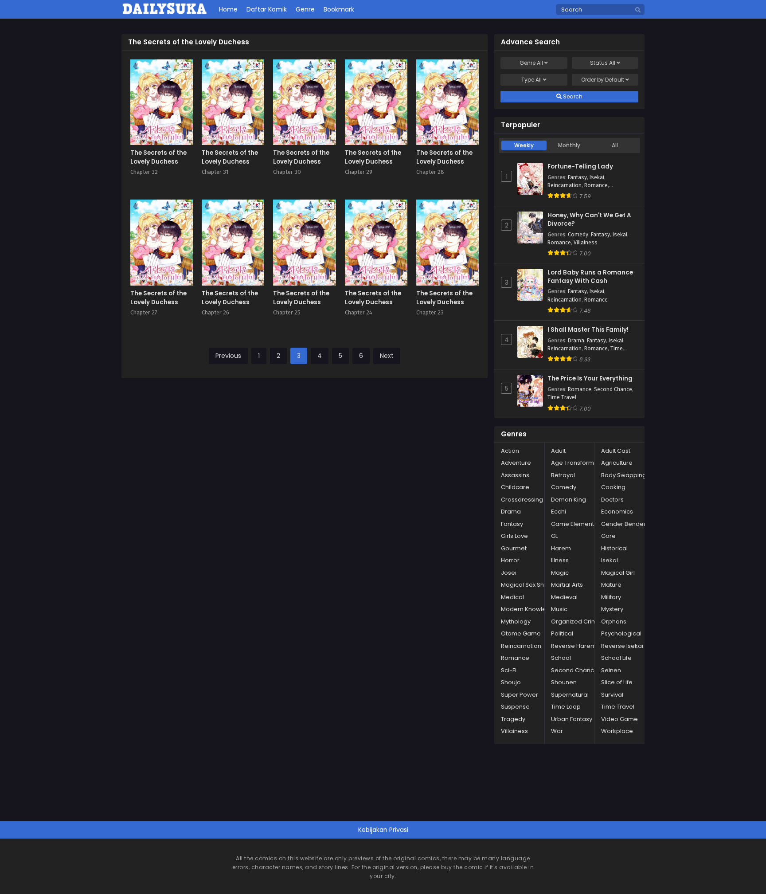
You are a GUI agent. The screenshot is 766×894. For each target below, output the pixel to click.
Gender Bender (623, 524)
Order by (602, 79)
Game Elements (574, 524)
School (561, 658)
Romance (596, 185)
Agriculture (617, 463)
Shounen (564, 682)
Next (387, 355)
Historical (614, 548)
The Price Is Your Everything (590, 379)
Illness (560, 560)
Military (611, 597)
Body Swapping (623, 475)
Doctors (612, 499)
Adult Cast (615, 451)
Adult (558, 451)
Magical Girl (618, 573)
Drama (576, 340)
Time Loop (566, 706)
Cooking (613, 487)
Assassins (515, 475)
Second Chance (613, 389)
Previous (228, 355)
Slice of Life (617, 682)
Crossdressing (522, 499)
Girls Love (514, 536)
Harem (561, 548)
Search (572, 96)
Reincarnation (564, 185)
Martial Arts (567, 584)
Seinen (611, 670)
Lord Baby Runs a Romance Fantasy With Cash (590, 277)
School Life (616, 658)
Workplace (617, 731)
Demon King (568, 499)
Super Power (519, 694)
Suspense (515, 706)
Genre (531, 63)
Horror (510, 560)
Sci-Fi (508, 670)
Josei (508, 573)
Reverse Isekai (622, 646)
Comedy (578, 234)
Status (602, 63)
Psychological (621, 633)
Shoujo (511, 682)
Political (562, 633)
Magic (560, 573)
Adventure (516, 463)
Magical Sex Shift (525, 584)
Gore (608, 536)
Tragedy (513, 719)
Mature (611, 584)
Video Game (619, 719)
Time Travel (561, 397)
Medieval (564, 597)
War (557, 731)
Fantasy (577, 177)
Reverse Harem (573, 646)
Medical (512, 597)
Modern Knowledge (529, 609)
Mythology (516, 621)
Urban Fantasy (571, 719)
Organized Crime (576, 621)
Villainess (586, 242)
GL (554, 536)
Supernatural (570, 694)
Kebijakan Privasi (383, 829)
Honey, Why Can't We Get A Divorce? (589, 220)
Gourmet (514, 548)
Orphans (613, 621)
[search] (638, 10)
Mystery (612, 609)
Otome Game (521, 633)
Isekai (597, 177)
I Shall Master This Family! (588, 330)
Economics (617, 511)
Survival (612, 694)
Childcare (515, 487)
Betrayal (563, 475)
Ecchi (558, 511)
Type (531, 79)
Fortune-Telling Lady (580, 167)
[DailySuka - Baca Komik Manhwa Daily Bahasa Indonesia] (164, 12)
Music (559, 609)
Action (510, 451)
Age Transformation (580, 463)
